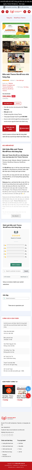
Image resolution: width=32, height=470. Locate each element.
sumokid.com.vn (23, 465)
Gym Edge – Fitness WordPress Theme (7, 396)
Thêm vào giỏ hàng (10, 128)
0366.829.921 (7, 427)
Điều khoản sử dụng (7, 451)
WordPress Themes (20, 18)
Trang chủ (9, 18)
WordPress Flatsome (13, 162)
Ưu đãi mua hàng (24, 7)
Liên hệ (20, 451)
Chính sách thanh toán (7, 446)
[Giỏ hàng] (29, 11)
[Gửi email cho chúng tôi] (7, 435)
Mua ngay (25, 128)
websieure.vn (16, 465)
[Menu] (2, 11)
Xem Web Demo (8, 103)
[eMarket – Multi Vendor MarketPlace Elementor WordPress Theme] (23, 391)
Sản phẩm (20, 446)
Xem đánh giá (20, 80)
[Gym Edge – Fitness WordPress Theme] (8, 391)
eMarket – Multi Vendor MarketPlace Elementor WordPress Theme (23, 397)
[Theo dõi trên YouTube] (10, 435)
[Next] (7, 404)
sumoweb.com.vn (8, 465)
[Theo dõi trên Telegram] (12, 435)
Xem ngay (22, 4)
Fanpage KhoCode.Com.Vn (6, 455)
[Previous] (3, 404)
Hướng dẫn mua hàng (11, 7)
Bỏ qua (27, 4)
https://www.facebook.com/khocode (15, 429)
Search (26, 271)
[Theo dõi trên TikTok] (5, 435)
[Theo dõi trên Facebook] (2, 435)
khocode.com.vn (10, 432)
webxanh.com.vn (20, 467)
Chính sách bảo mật (7, 449)
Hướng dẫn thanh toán (7, 443)
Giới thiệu (20, 443)
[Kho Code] (16, 12)
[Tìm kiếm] (7, 11)
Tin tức (20, 449)
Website (11, 83)
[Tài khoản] (24, 11)
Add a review (16, 265)
